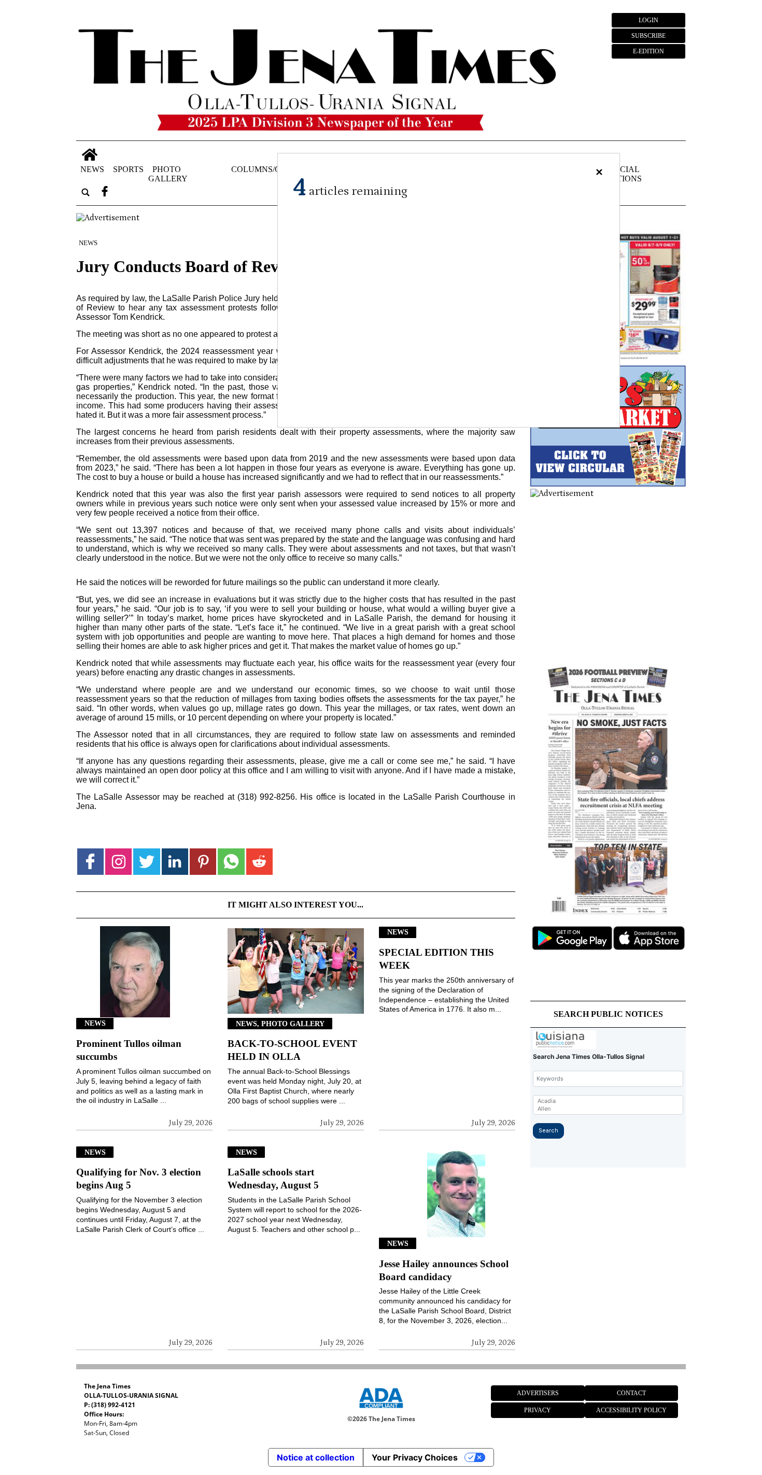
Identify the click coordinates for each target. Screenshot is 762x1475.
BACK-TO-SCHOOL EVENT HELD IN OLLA (292, 1050)
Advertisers (538, 1393)
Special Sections (621, 173)
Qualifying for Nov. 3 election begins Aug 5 (138, 1178)
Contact (631, 1393)
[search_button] (85, 192)
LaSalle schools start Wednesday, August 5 (273, 1178)
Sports (128, 168)
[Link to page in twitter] (146, 861)
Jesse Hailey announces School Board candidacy (444, 1270)
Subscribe (648, 35)
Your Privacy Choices (415, 1457)
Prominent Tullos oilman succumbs (128, 1050)
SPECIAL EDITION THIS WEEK (436, 959)
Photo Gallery (168, 173)
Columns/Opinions (272, 168)
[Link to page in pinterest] (203, 861)
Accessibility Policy (631, 1410)
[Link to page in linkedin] (175, 861)
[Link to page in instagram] (118, 861)
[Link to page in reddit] (259, 861)
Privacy (537, 1410)
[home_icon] (90, 155)
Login (648, 20)
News (92, 168)
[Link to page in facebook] (90, 861)
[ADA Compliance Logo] (381, 1409)
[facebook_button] (104, 192)
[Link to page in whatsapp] (231, 861)
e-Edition (648, 51)
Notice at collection (316, 1457)
